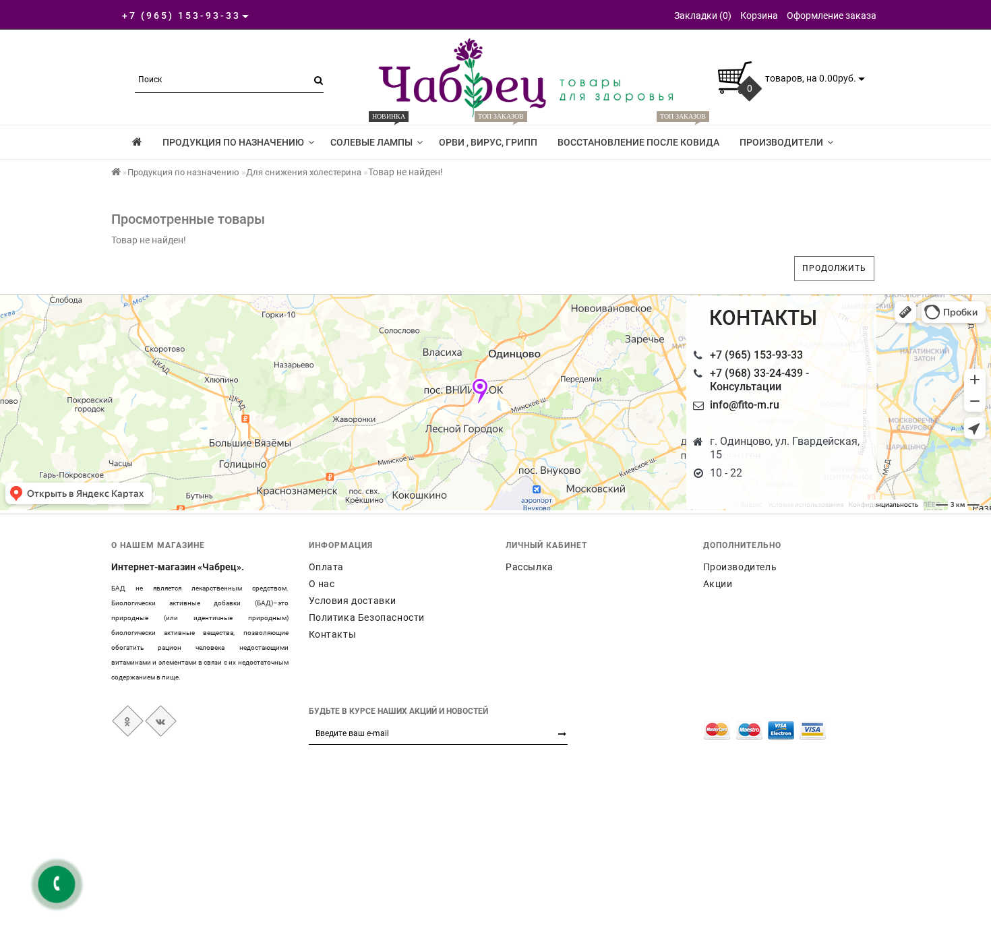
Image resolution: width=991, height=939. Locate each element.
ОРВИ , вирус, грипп (488, 136)
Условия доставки (353, 600)
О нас (322, 583)
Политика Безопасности (367, 617)
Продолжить (834, 268)
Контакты (333, 634)
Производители (781, 142)
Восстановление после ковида (638, 136)
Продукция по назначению (233, 142)
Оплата (326, 567)
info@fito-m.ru (744, 404)
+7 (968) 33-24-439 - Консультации (759, 380)
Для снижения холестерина (303, 172)
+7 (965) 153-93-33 (756, 355)
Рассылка (529, 567)
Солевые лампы (371, 136)
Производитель (740, 567)
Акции (718, 583)
